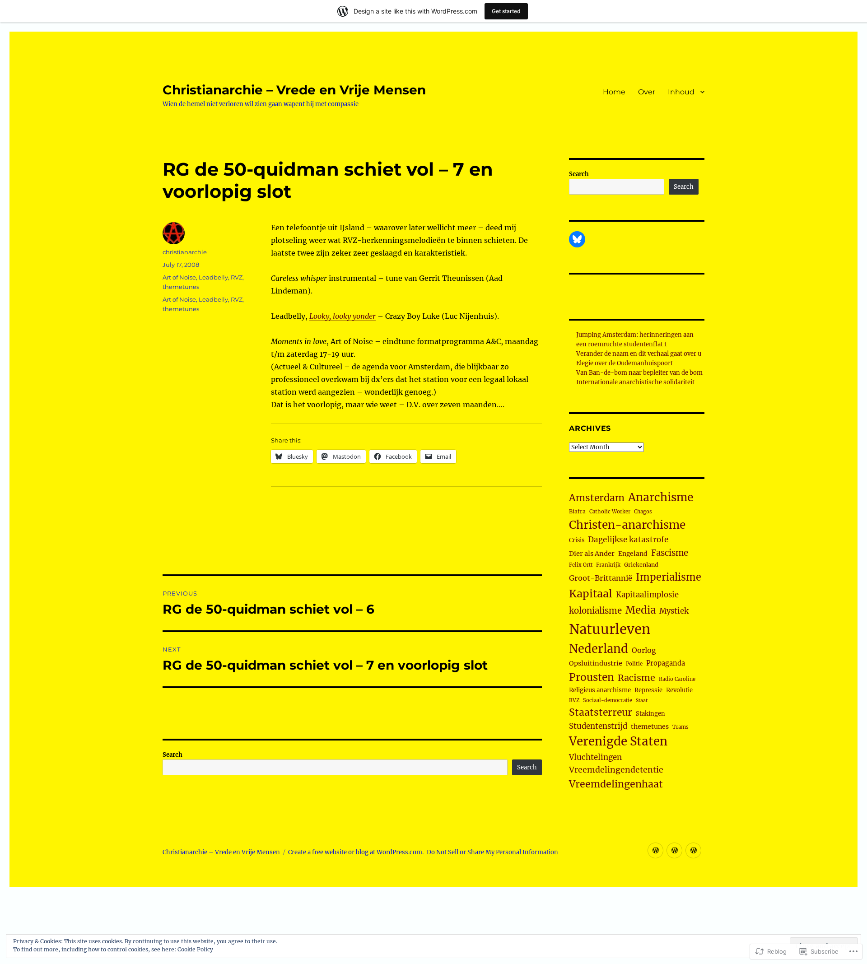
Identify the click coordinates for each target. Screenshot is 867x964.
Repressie (648, 690)
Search (172, 755)
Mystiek (674, 611)
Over (646, 92)
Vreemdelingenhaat (616, 784)
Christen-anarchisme (627, 525)
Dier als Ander (592, 554)
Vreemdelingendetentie (616, 770)
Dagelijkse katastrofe (628, 540)
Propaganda (665, 663)
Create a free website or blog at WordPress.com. (356, 852)
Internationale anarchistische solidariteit (635, 382)
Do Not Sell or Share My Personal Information (492, 852)
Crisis (576, 540)
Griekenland (641, 564)
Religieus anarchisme (600, 690)
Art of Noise (179, 277)
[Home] (655, 850)
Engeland (633, 554)
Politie (634, 664)
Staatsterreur (600, 712)
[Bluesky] (577, 239)
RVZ (236, 277)
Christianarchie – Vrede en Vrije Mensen (294, 90)
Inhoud (681, 92)
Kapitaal (590, 593)
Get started (506, 11)
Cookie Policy (195, 949)
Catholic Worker (609, 511)
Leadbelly (213, 277)
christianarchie (185, 252)
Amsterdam (597, 498)
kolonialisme (595, 610)
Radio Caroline (677, 679)
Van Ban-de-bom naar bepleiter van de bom (639, 373)
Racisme (636, 677)
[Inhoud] (693, 850)
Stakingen (650, 713)
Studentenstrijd (598, 726)
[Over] (674, 850)
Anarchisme (660, 497)
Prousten (591, 677)
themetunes (181, 286)
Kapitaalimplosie (647, 595)
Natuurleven (609, 629)
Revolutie (679, 690)
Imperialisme (668, 577)
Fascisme (669, 553)
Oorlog (644, 650)
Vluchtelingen (595, 757)
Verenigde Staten (618, 741)
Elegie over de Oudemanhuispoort (624, 363)
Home (614, 92)
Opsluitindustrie (595, 663)
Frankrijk (608, 565)
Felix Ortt (580, 565)
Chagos (643, 511)
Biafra (577, 511)
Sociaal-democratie (607, 700)
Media (640, 610)
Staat (642, 700)
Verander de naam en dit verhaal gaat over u (638, 354)
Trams (680, 727)
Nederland (598, 649)
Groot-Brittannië (600, 577)
